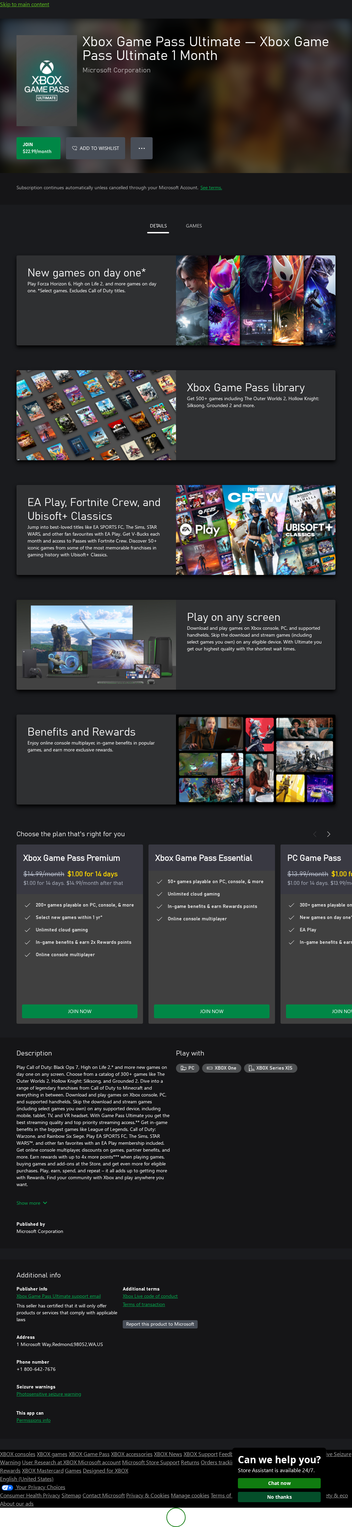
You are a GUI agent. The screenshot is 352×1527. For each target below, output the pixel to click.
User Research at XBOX (50, 1462)
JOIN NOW (79, 1011)
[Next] (329, 834)
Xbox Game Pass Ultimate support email (58, 1296)
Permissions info (33, 1420)
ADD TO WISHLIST (99, 148)
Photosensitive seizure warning (48, 1394)
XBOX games (52, 1453)
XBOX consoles (17, 1453)
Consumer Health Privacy (30, 1495)
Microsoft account (99, 1462)
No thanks (279, 1497)
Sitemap (71, 1495)
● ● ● (142, 148)
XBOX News (168, 1453)
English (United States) (27, 1478)
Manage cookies (190, 1495)
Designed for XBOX (105, 1470)
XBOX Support (201, 1453)
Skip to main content (24, 4)
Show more (28, 1203)
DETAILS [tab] (158, 225)
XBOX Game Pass (89, 1453)
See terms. (211, 187)
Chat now (279, 1483)
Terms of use (226, 1495)
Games (73, 1470)
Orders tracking (219, 1462)
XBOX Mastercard (43, 1470)
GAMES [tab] (194, 225)
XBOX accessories (132, 1453)
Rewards (10, 1470)
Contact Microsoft (103, 1495)
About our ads (17, 1503)
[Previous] (315, 834)
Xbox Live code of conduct (150, 1296)
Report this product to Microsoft (160, 1324)
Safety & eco (333, 1495)
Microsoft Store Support (150, 1462)
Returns (190, 1462)
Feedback (230, 1453)
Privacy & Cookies (147, 1495)
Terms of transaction (144, 1304)
